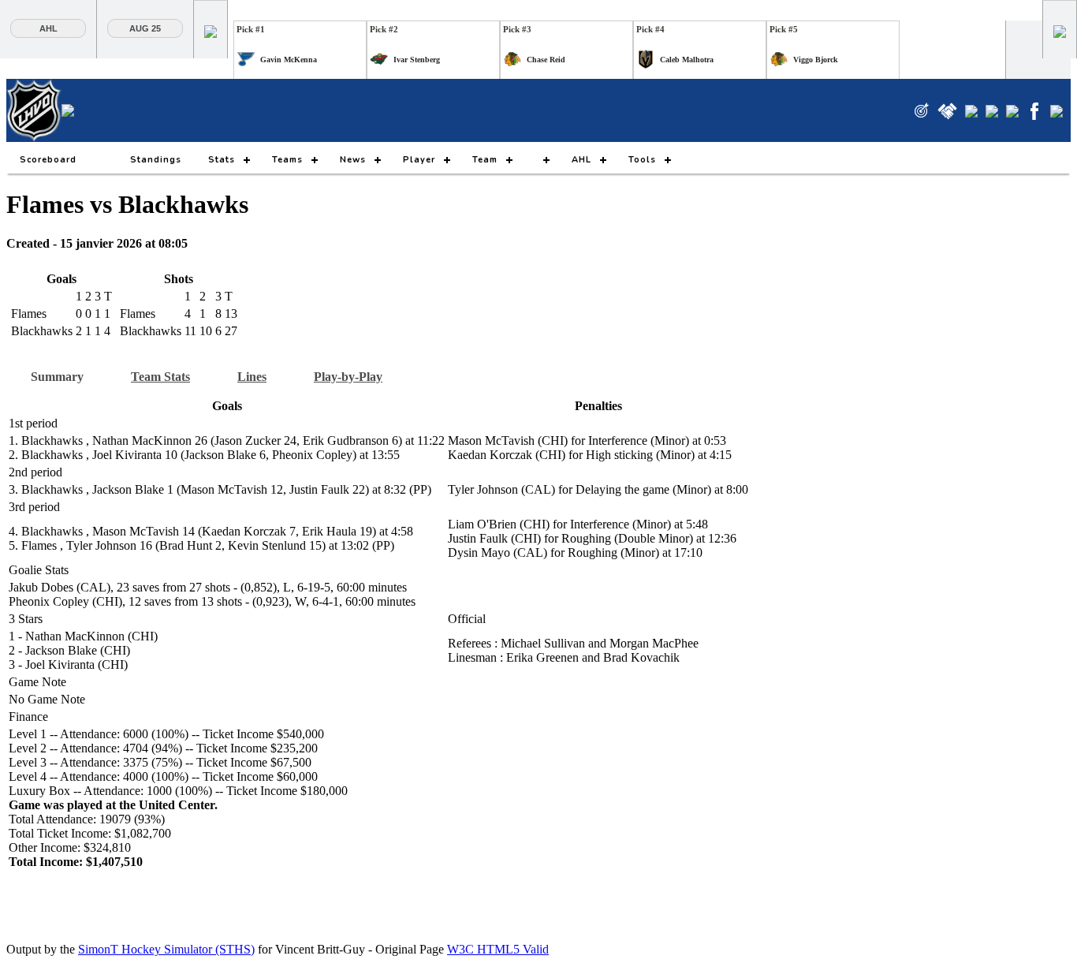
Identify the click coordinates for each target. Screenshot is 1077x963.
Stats (221, 160)
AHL (48, 28)
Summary (57, 376)
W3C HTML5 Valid (498, 949)
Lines (251, 376)
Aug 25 (145, 28)
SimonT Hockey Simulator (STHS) (166, 949)
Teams (287, 160)
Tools (642, 160)
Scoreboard (48, 160)
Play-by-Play (348, 376)
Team (485, 160)
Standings (155, 160)
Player (419, 160)
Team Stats (160, 376)
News (353, 160)
